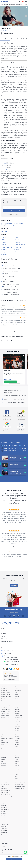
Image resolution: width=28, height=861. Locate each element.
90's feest (17, 730)
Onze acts (4, 782)
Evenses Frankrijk (5, 705)
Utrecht (16, 740)
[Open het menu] (26, 1)
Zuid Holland (17, 753)
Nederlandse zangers (19, 788)
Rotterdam (17, 742)
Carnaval (16, 694)
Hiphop (18, 249)
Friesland (17, 765)
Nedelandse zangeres (19, 786)
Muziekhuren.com (5, 711)
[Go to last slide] (2, 16)
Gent (16, 776)
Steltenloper (4, 788)
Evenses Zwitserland (6, 696)
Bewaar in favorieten (8, 33)
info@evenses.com (13, 664)
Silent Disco (4, 828)
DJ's (5, 167)
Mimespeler (4, 807)
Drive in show (4, 826)
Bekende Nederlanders (20, 782)
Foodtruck (3, 813)
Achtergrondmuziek (8, 247)
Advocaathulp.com (5, 713)
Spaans (3, 759)
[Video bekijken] (14, 15)
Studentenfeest (18, 722)
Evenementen (18, 705)
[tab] (8, 383)
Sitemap (3, 636)
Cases (2, 822)
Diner (14, 223)
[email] (5, 616)
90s (4, 252)
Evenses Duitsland (5, 692)
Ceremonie (17, 696)
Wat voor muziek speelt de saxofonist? (12, 336)
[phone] (14, 616)
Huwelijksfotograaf (5, 790)
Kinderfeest (17, 711)
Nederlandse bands (19, 784)
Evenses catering (5, 717)
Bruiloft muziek (4, 742)
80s (17, 252)
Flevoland (17, 757)
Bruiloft (3, 223)
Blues (17, 237)
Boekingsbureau (5, 715)
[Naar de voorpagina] (4, 1)
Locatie (16, 734)
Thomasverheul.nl (5, 709)
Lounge (5, 254)
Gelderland (17, 746)
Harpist (3, 841)
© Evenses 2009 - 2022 (7, 644)
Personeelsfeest (18, 717)
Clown (2, 786)
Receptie (7, 225)
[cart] (22, 1)
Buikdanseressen (5, 809)
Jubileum (17, 709)
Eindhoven (17, 744)
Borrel (16, 692)
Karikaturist (3, 805)
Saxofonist (18, 4)
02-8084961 (14, 657)
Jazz (17, 239)
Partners (3, 686)
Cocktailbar (3, 817)
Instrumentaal (12, 4)
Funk (4, 249)
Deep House (4, 753)
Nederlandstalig (20, 244)
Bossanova (3, 757)
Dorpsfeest (17, 702)
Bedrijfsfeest (19, 223)
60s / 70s (18, 247)
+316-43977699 (15, 661)
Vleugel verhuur (5, 824)
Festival (16, 707)
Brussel (16, 767)
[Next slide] (26, 16)
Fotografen (7, 169)
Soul (4, 242)
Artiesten (6, 4)
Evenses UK (4, 702)
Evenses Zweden (5, 698)
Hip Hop (3, 748)
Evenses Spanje (5, 707)
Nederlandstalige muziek (6, 738)
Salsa (2, 744)
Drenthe (16, 759)
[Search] (19, 1)
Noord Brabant (18, 755)
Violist (2, 834)
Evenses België (4, 690)
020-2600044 (14, 656)
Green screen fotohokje (6, 796)
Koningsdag (17, 713)
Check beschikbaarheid (14, 211)
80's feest (17, 728)
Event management (5, 801)
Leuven (16, 778)
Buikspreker (4, 832)
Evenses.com (4, 688)
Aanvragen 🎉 (14, 585)
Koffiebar (3, 811)
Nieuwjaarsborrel (18, 715)
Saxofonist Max (6, 369)
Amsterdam (17, 738)
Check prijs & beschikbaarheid (10, 381)
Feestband (3, 836)
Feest (2, 225)
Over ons (3, 633)
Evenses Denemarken (6, 700)
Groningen (17, 750)
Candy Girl (3, 803)
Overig (12, 225)
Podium (3, 820)
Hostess (3, 798)
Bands (5, 165)
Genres (3, 734)
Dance (2, 761)
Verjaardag (17, 726)
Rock (4, 237)
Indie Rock (3, 763)
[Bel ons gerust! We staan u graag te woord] (15, 1)
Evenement (9, 223)
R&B (2, 750)
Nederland (17, 736)
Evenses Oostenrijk (5, 694)
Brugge (16, 774)
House (18, 242)
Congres (16, 698)
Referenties (4, 631)
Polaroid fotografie (5, 794)
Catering (6, 163)
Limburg (16, 763)
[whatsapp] (9, 616)
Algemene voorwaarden (7, 641)
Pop (4, 239)
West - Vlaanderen (19, 770)
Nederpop (3, 765)
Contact (3, 628)
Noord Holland (18, 748)
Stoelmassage (4, 792)
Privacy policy (4, 638)
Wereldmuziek (4, 843)
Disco (4, 244)
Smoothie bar (4, 815)
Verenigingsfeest (18, 724)
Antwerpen (17, 772)
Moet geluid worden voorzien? (10, 341)
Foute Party (4, 830)
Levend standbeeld (5, 784)
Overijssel (17, 761)
